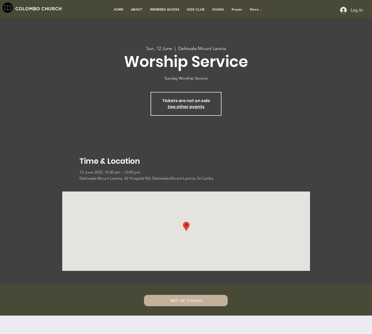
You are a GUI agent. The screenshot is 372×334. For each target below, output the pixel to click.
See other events (186, 107)
